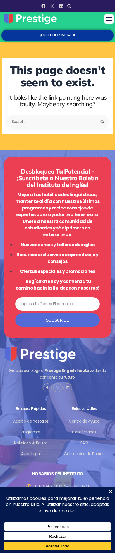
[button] (69, 6)
